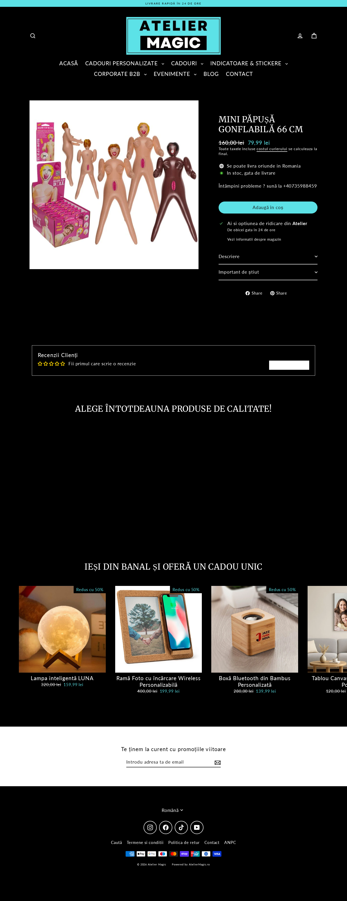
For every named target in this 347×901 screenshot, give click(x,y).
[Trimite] (217, 762)
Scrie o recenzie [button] (289, 365)
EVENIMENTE (173, 73)
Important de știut (239, 272)
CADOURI (185, 63)
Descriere (229, 256)
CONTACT (239, 73)
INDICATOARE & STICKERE (246, 63)
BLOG (211, 73)
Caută (116, 842)
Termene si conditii (145, 842)
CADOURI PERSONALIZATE (122, 63)
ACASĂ (68, 63)
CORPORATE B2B (118, 73)
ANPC (230, 842)
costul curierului (272, 148)
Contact (212, 842)
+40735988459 (300, 186)
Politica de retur (184, 842)
